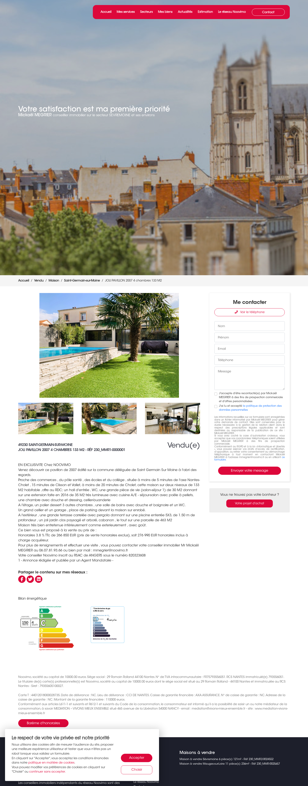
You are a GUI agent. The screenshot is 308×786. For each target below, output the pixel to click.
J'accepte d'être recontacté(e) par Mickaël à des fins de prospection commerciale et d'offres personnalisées (251, 397)
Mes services (126, 12)
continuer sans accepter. (47, 771)
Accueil (106, 12)
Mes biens (165, 12)
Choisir (136, 770)
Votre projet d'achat (249, 503)
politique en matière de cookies (51, 762)
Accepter (136, 758)
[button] (195, 345)
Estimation (205, 12)
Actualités (185, 12)
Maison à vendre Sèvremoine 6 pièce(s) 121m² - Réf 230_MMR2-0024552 (226, 759)
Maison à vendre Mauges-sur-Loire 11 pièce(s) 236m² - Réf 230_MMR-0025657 (230, 764)
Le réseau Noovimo (232, 12)
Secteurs (146, 12)
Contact (268, 12)
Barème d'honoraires (43, 723)
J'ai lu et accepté (250, 408)
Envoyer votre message (249, 470)
